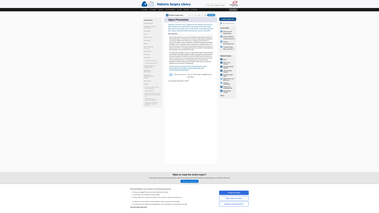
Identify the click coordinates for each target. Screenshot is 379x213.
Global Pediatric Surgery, (199, 66)
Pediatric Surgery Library (165, 4)
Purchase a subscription (189, 181)
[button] (194, 9)
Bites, (185, 68)
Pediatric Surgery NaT (176, 15)
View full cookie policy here (138, 207)
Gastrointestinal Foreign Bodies (179, 70)
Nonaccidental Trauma (176, 68)
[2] (192, 63)
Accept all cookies (234, 193)
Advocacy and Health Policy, (183, 66)
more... (222, 95)
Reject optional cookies (234, 198)
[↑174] (228, 19)
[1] (202, 46)
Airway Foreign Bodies (194, 68)
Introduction (148, 20)
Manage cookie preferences (233, 204)
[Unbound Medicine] (234, 3)
